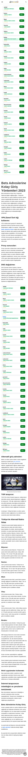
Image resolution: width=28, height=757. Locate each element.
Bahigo (4, 316)
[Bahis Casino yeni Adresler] (13, 2)
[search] (26, 2)
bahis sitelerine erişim (7, 229)
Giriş (21, 8)
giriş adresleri (16, 461)
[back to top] (25, 754)
